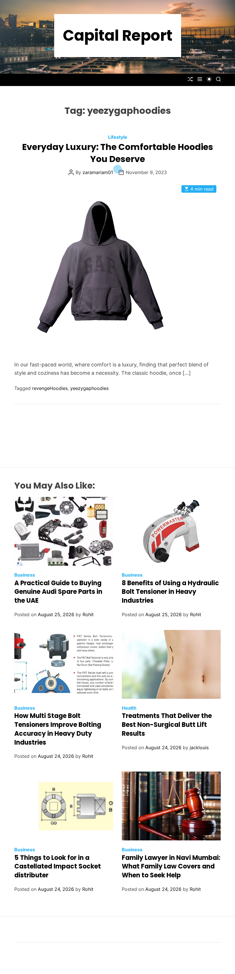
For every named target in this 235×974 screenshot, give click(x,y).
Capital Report (118, 35)
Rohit (88, 614)
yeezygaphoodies (89, 388)
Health (129, 708)
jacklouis (199, 747)
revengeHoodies (50, 388)
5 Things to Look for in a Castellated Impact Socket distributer (57, 866)
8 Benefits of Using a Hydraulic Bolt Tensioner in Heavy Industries (170, 592)
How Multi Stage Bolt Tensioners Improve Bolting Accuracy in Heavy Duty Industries (57, 729)
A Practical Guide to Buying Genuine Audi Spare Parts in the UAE (58, 592)
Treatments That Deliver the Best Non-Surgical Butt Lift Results (167, 724)
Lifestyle (117, 137)
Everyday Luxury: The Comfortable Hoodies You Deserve (117, 153)
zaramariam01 (98, 172)
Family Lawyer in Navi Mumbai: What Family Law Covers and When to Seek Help (171, 866)
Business (24, 575)
